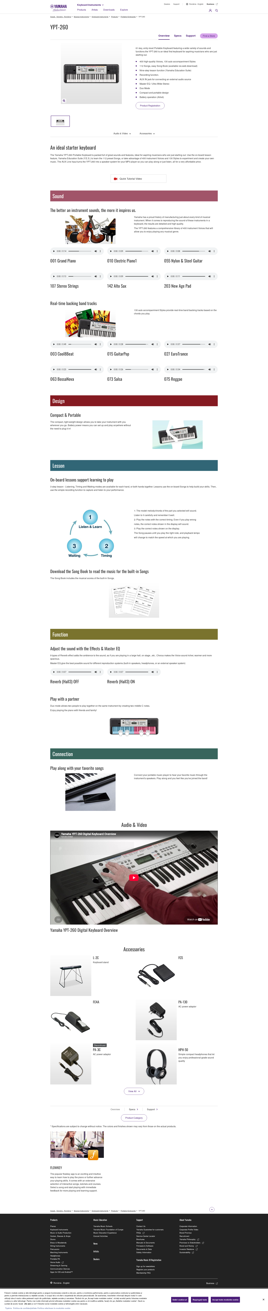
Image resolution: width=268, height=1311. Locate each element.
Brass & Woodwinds (58, 1242)
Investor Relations (187, 1249)
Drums (53, 1239)
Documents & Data (144, 1249)
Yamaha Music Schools (103, 1226)
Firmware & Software (144, 1245)
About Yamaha (185, 1220)
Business (210, 4)
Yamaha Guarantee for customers (150, 1229)
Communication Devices (60, 1268)
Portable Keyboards (128, 16)
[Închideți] (263, 1299)
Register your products (145, 1269)
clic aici (27, 1303)
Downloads (109, 9)
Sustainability (185, 1252)
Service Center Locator (145, 1236)
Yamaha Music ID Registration (148, 1260)
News (95, 1243)
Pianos (53, 1226)
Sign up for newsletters (145, 1266)
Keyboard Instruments (89, 4)
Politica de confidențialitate (25, 1308)
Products (81, 9)
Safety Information (143, 1252)
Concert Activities (100, 1236)
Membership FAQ (143, 1272)
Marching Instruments (59, 1252)
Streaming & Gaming (58, 1265)
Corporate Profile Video (189, 1229)
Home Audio (55, 1262)
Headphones (55, 1255)
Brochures (140, 1239)
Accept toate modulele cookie (225, 1299)
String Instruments (57, 1245)
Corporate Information (188, 1226)
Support (176, 4)
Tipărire (8, 1308)
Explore (124, 9)
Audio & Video (120, 133)
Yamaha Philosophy (188, 1239)
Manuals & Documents (145, 1242)
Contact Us (140, 1226)
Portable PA (55, 1259)
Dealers (167, 4)
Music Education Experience (105, 1232)
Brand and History (187, 1245)
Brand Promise (186, 1232)
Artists (95, 9)
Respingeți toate (200, 1299)
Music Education (100, 1220)
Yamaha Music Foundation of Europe (108, 1229)
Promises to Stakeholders (190, 1242)
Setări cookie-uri (180, 1299)
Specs (177, 35)
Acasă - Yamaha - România (60, 16)
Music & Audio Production (60, 1232)
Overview (164, 35)
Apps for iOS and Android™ (61, 1272)
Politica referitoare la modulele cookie (53, 1308)
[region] (134, 1300)
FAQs (138, 1232)
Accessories (146, 133)
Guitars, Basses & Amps (60, 1236)
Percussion (54, 1249)
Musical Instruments (81, 16)
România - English (196, 4)
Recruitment (184, 1236)
